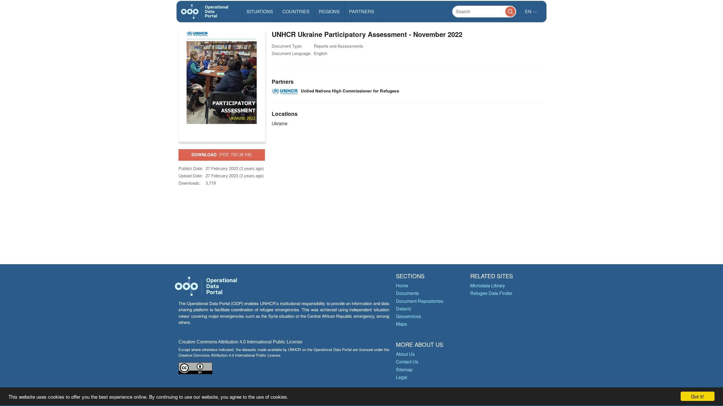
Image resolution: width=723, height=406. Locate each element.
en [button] (529, 11)
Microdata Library (487, 285)
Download (221, 154)
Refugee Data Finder (491, 293)
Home (402, 285)
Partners (361, 11)
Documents (407, 293)
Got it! (697, 396)
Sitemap (404, 369)
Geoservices (408, 316)
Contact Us (407, 361)
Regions (329, 11)
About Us (405, 354)
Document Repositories (419, 301)
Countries (296, 11)
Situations (260, 11)
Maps (401, 324)
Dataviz (403, 308)
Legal (401, 377)
